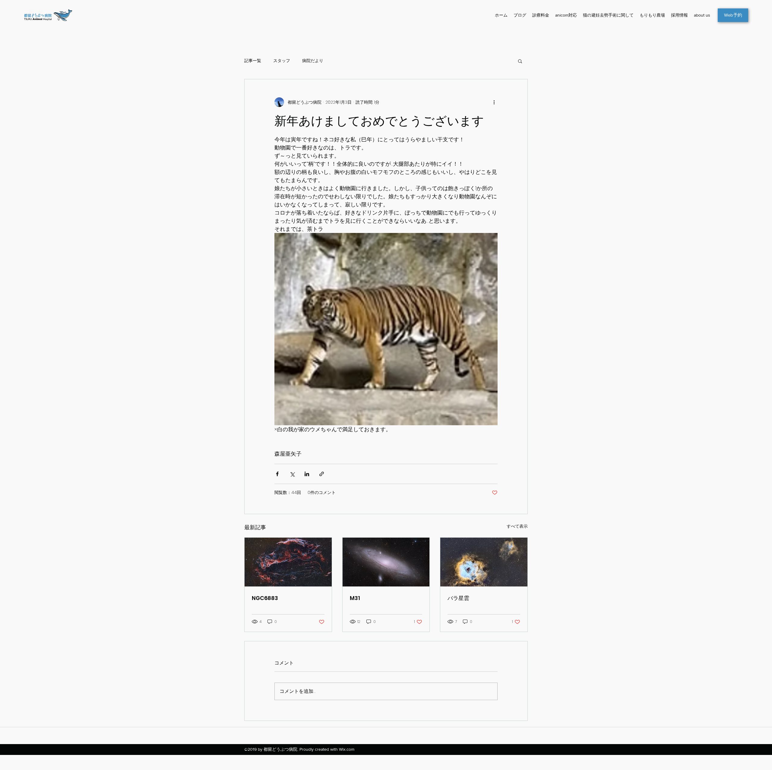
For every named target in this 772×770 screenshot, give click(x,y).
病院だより (312, 61)
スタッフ (281, 61)
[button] (520, 60)
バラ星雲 (458, 598)
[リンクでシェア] (321, 474)
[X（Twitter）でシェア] (292, 474)
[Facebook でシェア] (277, 474)
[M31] (386, 562)
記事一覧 (252, 61)
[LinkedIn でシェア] (307, 474)
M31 (355, 598)
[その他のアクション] (494, 102)
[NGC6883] (288, 562)
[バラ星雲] (483, 562)
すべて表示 (517, 526)
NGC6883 (265, 598)
